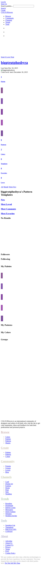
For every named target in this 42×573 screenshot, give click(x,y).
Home (7, 488)
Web (7, 492)
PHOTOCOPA (10, 529)
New (3, 200)
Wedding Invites (11, 516)
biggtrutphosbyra (14, 62)
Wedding (8, 494)
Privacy (8, 547)
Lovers (7, 470)
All (2, 187)
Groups (8, 468)
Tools (7, 24)
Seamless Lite (10, 525)
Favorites (4, 173)
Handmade (9, 506)
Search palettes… (7, 6)
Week (11, 187)
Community (9, 18)
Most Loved (6, 204)
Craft (7, 482)
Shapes (7, 443)
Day (14, 187)
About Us (8, 543)
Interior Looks (10, 508)
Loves (3, 182)
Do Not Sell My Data (12, 563)
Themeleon (9, 527)
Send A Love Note (7, 57)
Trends (7, 22)
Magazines (9, 510)
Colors (3, 154)
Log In (3, 2)
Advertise (8, 541)
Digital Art (9, 484)
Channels (8, 20)
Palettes (8, 439)
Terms (7, 549)
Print (7, 490)
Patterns (3, 144)
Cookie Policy (10, 553)
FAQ (7, 551)
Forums (8, 466)
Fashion (8, 486)
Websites (8, 514)
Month (6, 187)
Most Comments (8, 209)
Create (3, 10)
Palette (3, 81)
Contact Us (9, 545)
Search (3, 8)
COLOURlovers (7, 12)
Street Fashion (10, 512)
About (4, 536)
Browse (8, 16)
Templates (4, 164)
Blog (7, 472)
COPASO (9, 531)
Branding (8, 504)
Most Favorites (8, 213)
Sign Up (4, 4)
